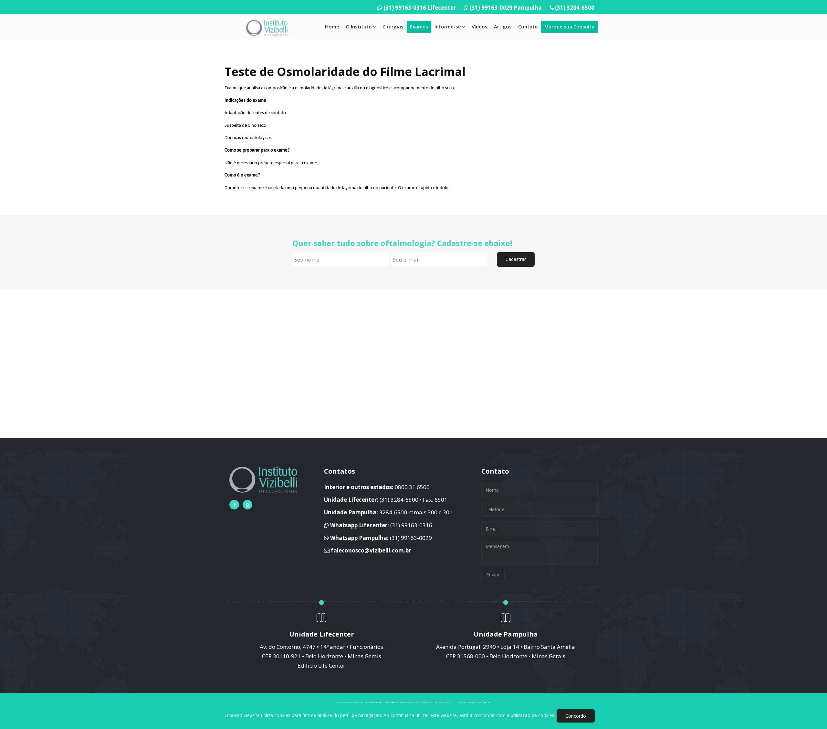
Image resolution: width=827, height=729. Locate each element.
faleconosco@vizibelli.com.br (371, 550)
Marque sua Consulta (569, 26)
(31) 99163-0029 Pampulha (506, 7)
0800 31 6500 (412, 487)
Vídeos (479, 26)
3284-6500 (393, 512)
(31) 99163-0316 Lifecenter (419, 7)
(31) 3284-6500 (574, 7)
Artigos (503, 26)
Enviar (493, 574)
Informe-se (447, 26)
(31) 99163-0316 (411, 525)
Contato (528, 26)
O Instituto (359, 26)
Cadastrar (516, 259)
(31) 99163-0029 (411, 537)
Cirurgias (392, 26)
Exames (419, 26)
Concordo (575, 716)
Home (332, 26)
